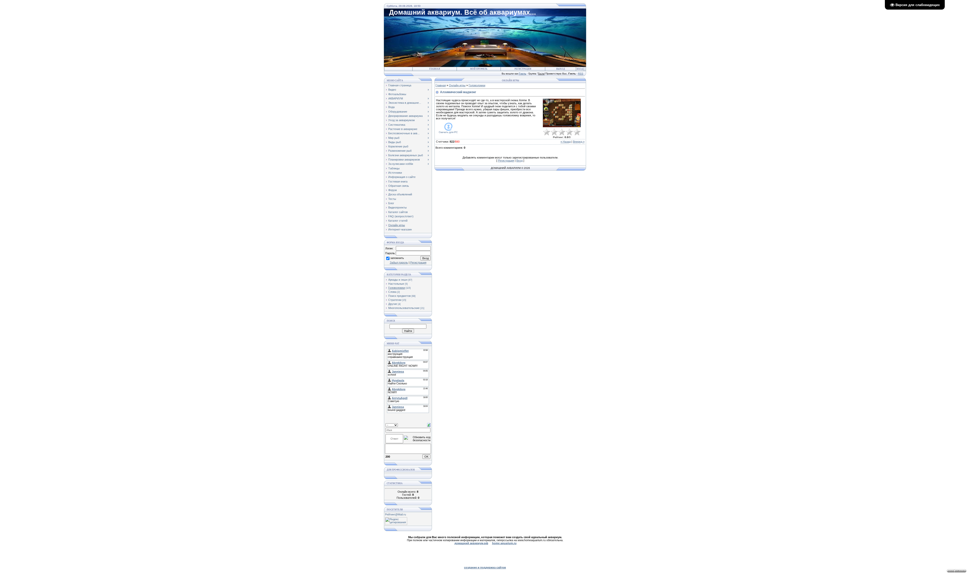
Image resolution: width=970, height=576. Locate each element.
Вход (580, 69)
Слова (392, 291)
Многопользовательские (404, 307)
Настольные (396, 283)
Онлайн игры (457, 85)
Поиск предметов (399, 295)
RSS (580, 73)
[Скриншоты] (562, 113)
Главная (434, 69)
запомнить (397, 258)
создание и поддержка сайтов (485, 567)
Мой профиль (478, 69)
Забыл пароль (399, 262)
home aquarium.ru (504, 543)
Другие (392, 303)
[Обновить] (428, 424)
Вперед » (579, 141)
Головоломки (396, 287)
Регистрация (523, 69)
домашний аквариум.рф (471, 543)
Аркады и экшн (397, 279)
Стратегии (394, 299)
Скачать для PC (448, 132)
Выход (560, 69)
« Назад (566, 141)
